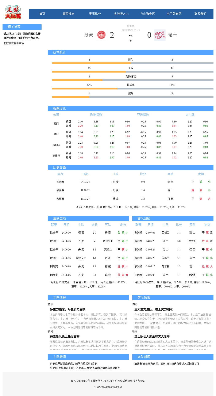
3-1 (94, 266)
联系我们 (200, 13)
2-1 (94, 275)
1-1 (94, 249)
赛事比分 (95, 13)
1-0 (143, 190)
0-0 (143, 181)
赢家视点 (68, 13)
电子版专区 (174, 13)
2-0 (94, 232)
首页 (42, 13)
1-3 (179, 266)
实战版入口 (121, 13)
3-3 (143, 198)
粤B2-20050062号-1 (81, 381)
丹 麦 (88, 35)
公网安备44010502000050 (108, 387)
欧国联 (131, 26)
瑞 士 (172, 35)
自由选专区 (147, 13)
